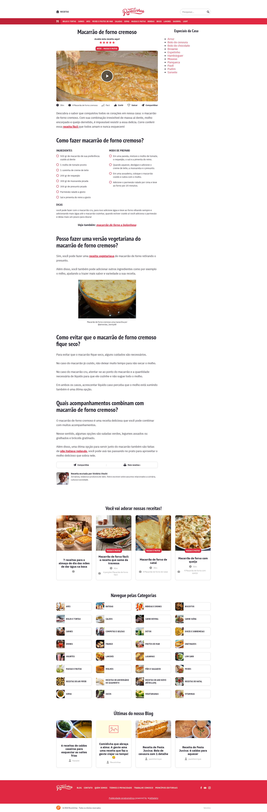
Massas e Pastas (110, 48)
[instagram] (209, 788)
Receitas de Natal (193, 681)
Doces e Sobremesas (194, 631)
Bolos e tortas (69, 21)
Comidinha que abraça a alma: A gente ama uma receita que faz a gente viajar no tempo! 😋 (113, 750)
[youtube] (205, 788)
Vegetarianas (152, 694)
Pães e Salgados (153, 669)
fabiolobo (207, 808)
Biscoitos (189, 606)
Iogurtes (70, 656)
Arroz (171, 39)
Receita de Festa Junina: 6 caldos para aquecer (193, 750)
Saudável (177, 21)
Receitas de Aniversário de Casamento (117, 681)
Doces (159, 21)
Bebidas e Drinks (153, 606)
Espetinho (174, 52)
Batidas (109, 606)
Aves (88, 21)
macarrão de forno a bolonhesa (116, 225)
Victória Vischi (99, 473)
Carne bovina (151, 619)
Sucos (108, 694)
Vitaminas (190, 694)
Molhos (109, 669)
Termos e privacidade (120, 787)
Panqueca (174, 62)
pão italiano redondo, (74, 451)
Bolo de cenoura (178, 42)
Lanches (167, 21)
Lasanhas (150, 656)
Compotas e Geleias (115, 631)
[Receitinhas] (133, 12)
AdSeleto (153, 798)
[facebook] (201, 788)
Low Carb (189, 656)
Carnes (81, 21)
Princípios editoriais (166, 787)
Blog (79, 787)
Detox (148, 631)
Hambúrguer (175, 55)
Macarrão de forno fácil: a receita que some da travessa (113, 560)
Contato (88, 787)
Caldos (109, 619)
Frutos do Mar (152, 644)
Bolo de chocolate (179, 45)
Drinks (69, 644)
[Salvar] (88, 518)
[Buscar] (208, 12)
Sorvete (172, 72)
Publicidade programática (122, 798)
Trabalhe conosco (143, 787)
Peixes (188, 669)
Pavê (171, 65)
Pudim (171, 69)
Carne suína (190, 619)
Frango (109, 644)
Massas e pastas (138, 21)
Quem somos (101, 787)
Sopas (126, 21)
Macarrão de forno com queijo (193, 560)
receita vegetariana (101, 256)
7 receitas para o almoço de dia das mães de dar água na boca (74, 563)
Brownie (173, 49)
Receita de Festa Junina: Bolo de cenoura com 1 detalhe (153, 750)
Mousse (172, 59)
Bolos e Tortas (73, 619)
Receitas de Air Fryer (76, 681)
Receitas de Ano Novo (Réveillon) (155, 681)
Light (185, 21)
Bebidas (151, 21)
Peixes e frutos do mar (102, 21)
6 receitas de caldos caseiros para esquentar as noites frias (74, 750)
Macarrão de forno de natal (153, 561)
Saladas (118, 21)
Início (99, 48)
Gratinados (190, 644)
